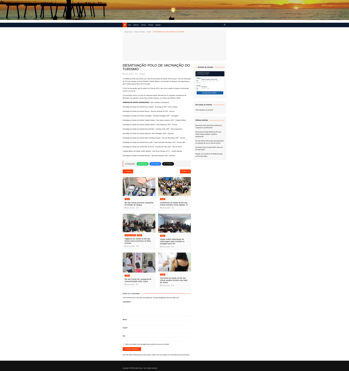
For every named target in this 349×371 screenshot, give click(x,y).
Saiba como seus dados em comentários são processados (170, 355)
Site (124, 336)
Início (129, 25)
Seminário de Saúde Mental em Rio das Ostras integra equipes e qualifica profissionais (208, 134)
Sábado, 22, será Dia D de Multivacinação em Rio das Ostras (209, 155)
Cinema (143, 25)
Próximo (184, 171)
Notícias (136, 25)
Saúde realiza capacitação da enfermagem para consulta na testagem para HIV (172, 241)
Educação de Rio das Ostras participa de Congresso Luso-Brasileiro (208, 127)
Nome (125, 319)
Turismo (150, 25)
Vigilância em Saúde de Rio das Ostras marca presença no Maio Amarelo (138, 241)
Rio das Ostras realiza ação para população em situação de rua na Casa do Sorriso (209, 142)
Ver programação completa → (210, 92)
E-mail (125, 328)
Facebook (156, 164)
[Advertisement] (174, 46)
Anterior (129, 171)
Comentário (127, 302)
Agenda (158, 25)
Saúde (143, 74)
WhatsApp (144, 164)
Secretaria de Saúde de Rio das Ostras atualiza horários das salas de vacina (173, 280)
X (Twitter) (169, 164)
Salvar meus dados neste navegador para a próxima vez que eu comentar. (147, 344)
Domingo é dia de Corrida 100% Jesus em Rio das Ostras (209, 148)
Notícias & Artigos (130, 235)
